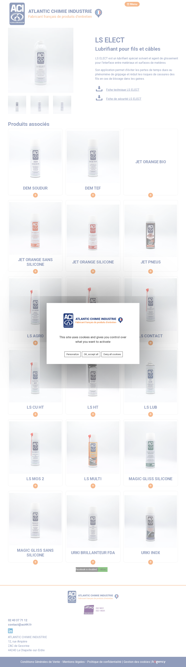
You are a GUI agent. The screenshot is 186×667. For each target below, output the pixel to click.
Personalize (72, 354)
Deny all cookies (112, 354)
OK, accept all (91, 354)
